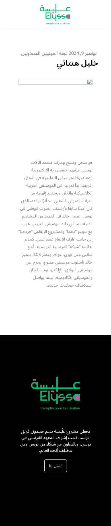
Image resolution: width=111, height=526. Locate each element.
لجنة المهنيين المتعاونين (44, 53)
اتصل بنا (55, 466)
